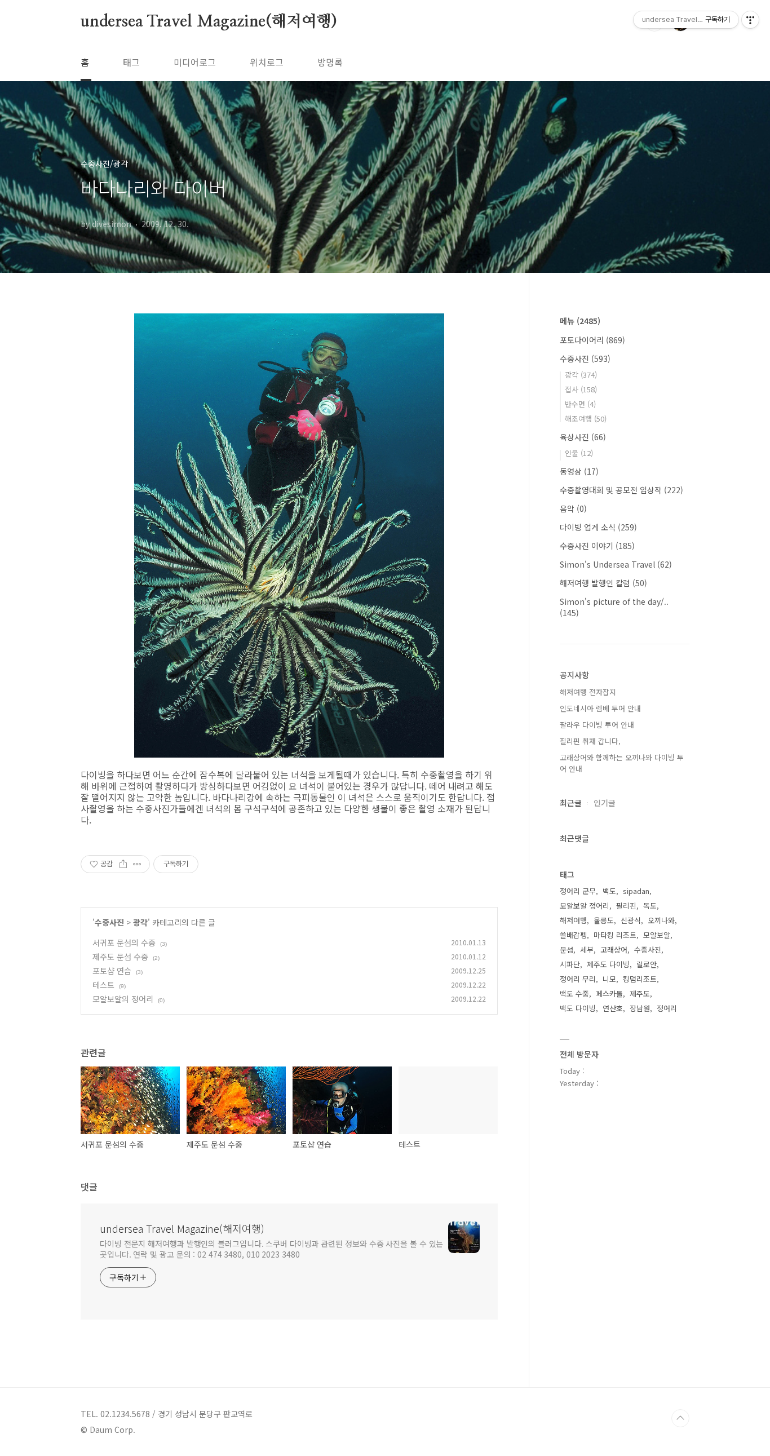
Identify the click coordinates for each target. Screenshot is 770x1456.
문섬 (566, 949)
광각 (140, 922)
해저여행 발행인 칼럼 (603, 582)
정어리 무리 (578, 978)
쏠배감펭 (573, 935)
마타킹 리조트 (615, 935)
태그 (131, 62)
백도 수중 (574, 993)
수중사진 (109, 922)
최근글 (571, 802)
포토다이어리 (592, 340)
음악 (573, 508)
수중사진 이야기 (597, 545)
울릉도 (604, 920)
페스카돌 (609, 993)
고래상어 (613, 949)
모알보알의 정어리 (122, 998)
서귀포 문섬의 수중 (124, 942)
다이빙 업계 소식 (598, 527)
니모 (609, 978)
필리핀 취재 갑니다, (590, 741)
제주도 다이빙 (608, 964)
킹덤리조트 (640, 978)
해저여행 (573, 920)
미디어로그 (195, 62)
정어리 (667, 1008)
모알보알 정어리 (584, 905)
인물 (579, 453)
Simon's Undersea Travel (616, 564)
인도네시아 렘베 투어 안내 (600, 708)
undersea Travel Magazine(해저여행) (209, 22)
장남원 (640, 1008)
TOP (680, 1418)
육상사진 (583, 436)
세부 (587, 949)
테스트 (103, 984)
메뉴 (580, 320)
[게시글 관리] (137, 864)
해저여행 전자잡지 (588, 692)
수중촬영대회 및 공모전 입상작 (621, 489)
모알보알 (656, 935)
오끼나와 (661, 920)
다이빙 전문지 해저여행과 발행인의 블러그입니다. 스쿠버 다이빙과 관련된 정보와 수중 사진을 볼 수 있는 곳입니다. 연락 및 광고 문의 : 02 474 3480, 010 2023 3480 (271, 1249)
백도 (609, 891)
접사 (581, 389)
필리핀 (626, 905)
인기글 (605, 802)
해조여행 (586, 418)
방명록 (330, 62)
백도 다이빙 (578, 1008)
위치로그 (267, 62)
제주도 (640, 993)
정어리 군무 (578, 891)
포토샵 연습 (111, 970)
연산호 (613, 1008)
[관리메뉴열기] (750, 19)
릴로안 (646, 964)
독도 (650, 905)
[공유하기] (123, 864)
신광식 (631, 920)
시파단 (570, 964)
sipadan (636, 891)
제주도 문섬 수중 (120, 956)
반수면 (580, 404)
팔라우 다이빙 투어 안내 (597, 724)
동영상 (579, 471)
